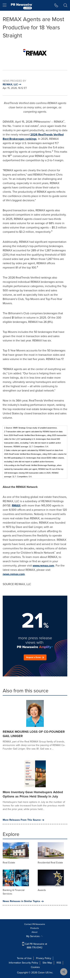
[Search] (65, 5)
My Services (33, 936)
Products (34, 928)
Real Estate (9, 862)
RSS (59, 963)
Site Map (47, 963)
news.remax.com (14, 574)
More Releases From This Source (22, 820)
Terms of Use (24, 958)
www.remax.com (43, 565)
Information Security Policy (23, 963)
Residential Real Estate (50, 862)
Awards (42, 890)
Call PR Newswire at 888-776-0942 (35, 945)
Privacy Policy (43, 958)
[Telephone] (56, 5)
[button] (35, 52)
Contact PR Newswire (34, 924)
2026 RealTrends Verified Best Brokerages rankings (33, 136)
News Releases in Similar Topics (21, 901)
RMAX (16, 505)
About (35, 932)
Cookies (35, 967)
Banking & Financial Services (13, 892)
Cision (41, 972)
